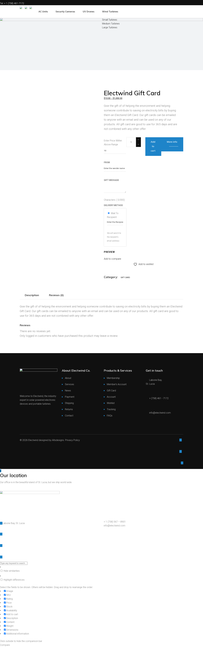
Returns (69, 409)
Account (111, 396)
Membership (113, 378)
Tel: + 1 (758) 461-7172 (12, 3)
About (68, 378)
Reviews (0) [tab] (56, 295)
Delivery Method (113, 205)
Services (69, 384)
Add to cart (153, 146)
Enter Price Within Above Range (113, 142)
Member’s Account (116, 384)
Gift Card (125, 277)
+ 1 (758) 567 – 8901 (115, 521)
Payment (69, 396)
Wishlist (111, 403)
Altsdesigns (58, 440)
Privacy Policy (72, 440)
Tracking (111, 409)
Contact (69, 415)
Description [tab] (32, 295)
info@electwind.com (114, 525)
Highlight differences (14, 579)
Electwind (33, 440)
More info (172, 141)
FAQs (109, 415)
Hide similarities (11, 570)
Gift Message (111, 180)
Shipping (69, 403)
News (68, 390)
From (107, 162)
